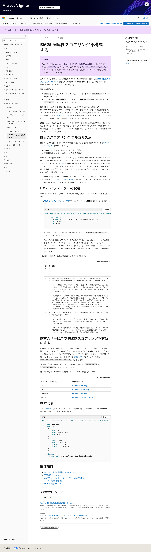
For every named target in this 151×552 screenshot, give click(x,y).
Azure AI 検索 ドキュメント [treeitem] (13, 45)
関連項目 (129, 54)
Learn (42, 38)
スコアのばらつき (63, 115)
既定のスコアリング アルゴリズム (136, 43)
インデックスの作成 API (53, 481)
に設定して (78, 357)
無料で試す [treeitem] (9, 71)
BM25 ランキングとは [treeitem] (16, 131)
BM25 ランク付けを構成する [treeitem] (17, 136)
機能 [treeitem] (7, 60)
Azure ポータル (61, 64)
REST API (73, 64)
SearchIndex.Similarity (79, 386)
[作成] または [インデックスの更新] (57, 201)
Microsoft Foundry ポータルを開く (110, 24)
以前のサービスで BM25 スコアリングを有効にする (136, 50)
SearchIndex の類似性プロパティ (82, 397)
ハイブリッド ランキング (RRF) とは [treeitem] (15, 116)
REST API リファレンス (52, 475)
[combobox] (14, 40)
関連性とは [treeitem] (11, 107)
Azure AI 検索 (58, 38)
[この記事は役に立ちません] (129, 64)
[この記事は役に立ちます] (126, 64)
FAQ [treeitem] (7, 67)
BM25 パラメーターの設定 (135, 46)
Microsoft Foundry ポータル (96, 67)
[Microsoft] (3, 18)
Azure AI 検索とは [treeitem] (12, 52)
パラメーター (61, 163)
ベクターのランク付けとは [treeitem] (16, 111)
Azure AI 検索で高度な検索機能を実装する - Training (57, 503)
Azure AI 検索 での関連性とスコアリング (59, 472)
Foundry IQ (51, 67)
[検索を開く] (138, 18)
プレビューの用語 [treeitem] (11, 63)
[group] (77, 220)
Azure (49, 38)
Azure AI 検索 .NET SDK (53, 484)
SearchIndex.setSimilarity (80, 389)
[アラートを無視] (147, 4)
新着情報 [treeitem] (9, 56)
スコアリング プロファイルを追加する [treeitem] (16, 122)
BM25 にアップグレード (66, 179)
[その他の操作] (109, 38)
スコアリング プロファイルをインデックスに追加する (64, 478)
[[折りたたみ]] (25, 36)
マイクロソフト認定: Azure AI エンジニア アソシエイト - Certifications (64, 515)
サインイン (145, 18)
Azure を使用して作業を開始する (136, 24)
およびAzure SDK (85, 64)
